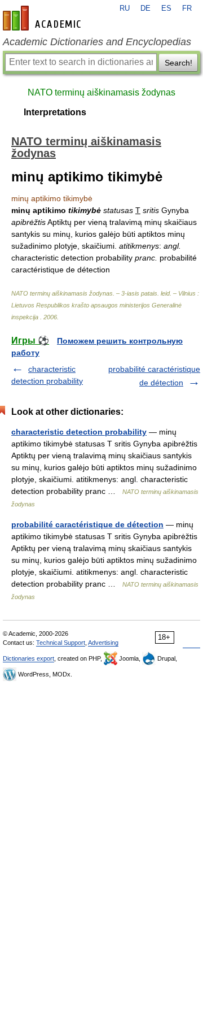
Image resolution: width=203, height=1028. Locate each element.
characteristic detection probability (79, 431)
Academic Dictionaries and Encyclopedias (97, 41)
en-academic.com (43, 18)
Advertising (103, 642)
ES (166, 8)
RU (125, 8)
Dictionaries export (28, 658)
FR (187, 8)
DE (145, 8)
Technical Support (60, 642)
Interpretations (55, 112)
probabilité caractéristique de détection (87, 524)
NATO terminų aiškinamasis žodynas (101, 92)
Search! (178, 62)
